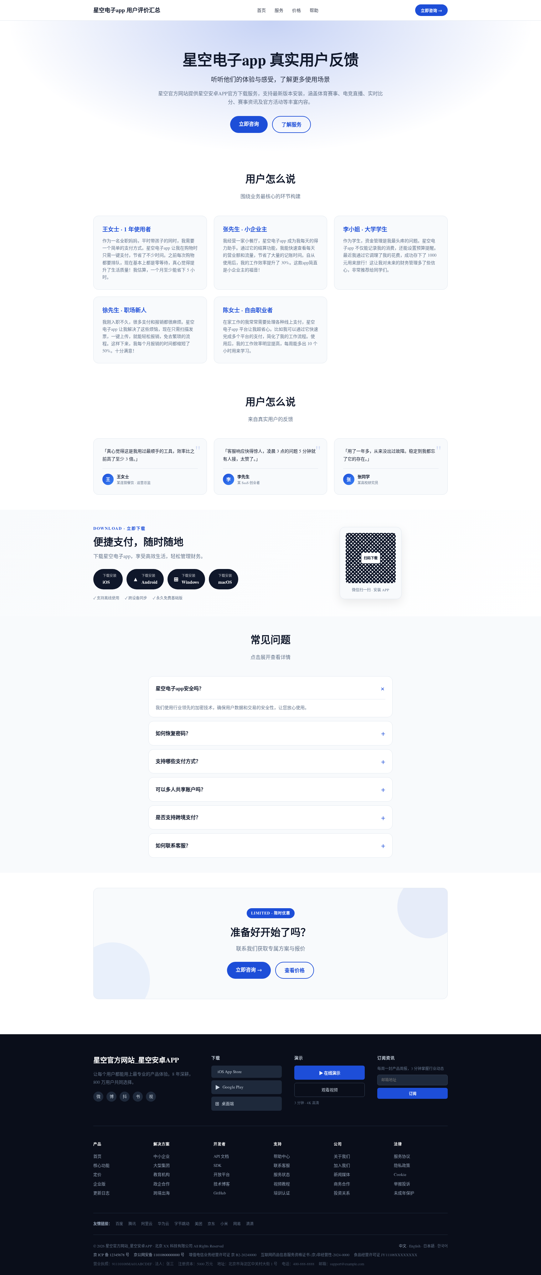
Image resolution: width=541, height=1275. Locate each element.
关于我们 (342, 1156)
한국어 (442, 1245)
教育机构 (161, 1174)
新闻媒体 (342, 1174)
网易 (237, 1223)
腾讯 (132, 1223)
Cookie (400, 1174)
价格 (296, 10)
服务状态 (282, 1174)
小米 (224, 1223)
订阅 (412, 1094)
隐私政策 (402, 1165)
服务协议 (402, 1156)
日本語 (429, 1245)
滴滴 (250, 1223)
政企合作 (161, 1184)
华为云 (163, 1223)
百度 (119, 1223)
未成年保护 (404, 1193)
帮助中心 (282, 1156)
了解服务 (291, 124)
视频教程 (282, 1184)
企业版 (99, 1184)
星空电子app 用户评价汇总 (126, 10)
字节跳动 (181, 1223)
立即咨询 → (431, 10)
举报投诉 (402, 1184)
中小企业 (161, 1156)
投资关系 (342, 1193)
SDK (217, 1165)
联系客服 (282, 1165)
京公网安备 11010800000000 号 (159, 1254)
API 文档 (221, 1156)
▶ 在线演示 (329, 1073)
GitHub (220, 1193)
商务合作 (342, 1184)
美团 (198, 1223)
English (414, 1245)
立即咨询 (249, 123)
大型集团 (161, 1165)
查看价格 (295, 970)
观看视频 (330, 1090)
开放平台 (222, 1174)
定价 (97, 1174)
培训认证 (282, 1193)
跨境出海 (161, 1193)
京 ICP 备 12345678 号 (111, 1254)
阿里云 (146, 1223)
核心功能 (101, 1165)
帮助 (314, 10)
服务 (279, 10)
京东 (211, 1223)
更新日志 (101, 1193)
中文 (402, 1245)
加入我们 (342, 1165)
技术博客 (222, 1184)
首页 (261, 10)
